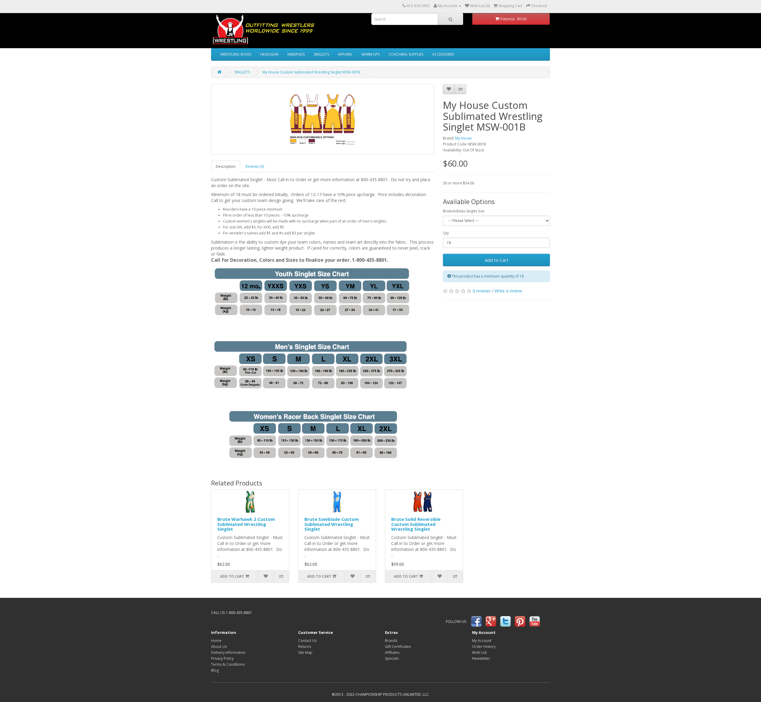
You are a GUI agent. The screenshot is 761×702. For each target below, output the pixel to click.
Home (216, 640)
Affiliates (392, 652)
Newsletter (481, 658)
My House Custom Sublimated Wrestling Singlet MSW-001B (311, 72)
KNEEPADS (296, 54)
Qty (446, 233)
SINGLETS (321, 54)
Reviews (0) (255, 166)
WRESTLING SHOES (235, 54)
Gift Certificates (398, 646)
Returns (304, 646)
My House (463, 138)
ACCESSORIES (443, 54)
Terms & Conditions (228, 664)
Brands (391, 640)
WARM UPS (370, 54)
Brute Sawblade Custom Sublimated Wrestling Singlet (331, 524)
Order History (484, 646)
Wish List (479, 652)
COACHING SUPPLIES (406, 54)
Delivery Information (228, 652)
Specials (392, 658)
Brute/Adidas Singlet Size (464, 211)
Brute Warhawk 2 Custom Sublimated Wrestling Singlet (246, 524)
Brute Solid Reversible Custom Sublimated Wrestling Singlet (416, 524)
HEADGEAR (269, 54)
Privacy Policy (222, 658)
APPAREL (345, 54)
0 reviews (482, 291)
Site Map (305, 652)
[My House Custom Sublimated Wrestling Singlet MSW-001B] (322, 119)
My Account (481, 640)
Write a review (508, 291)
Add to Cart (496, 260)
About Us (219, 646)
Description (225, 166)
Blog (215, 670)
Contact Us (307, 640)
